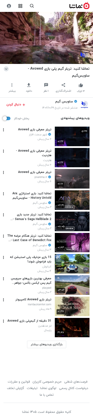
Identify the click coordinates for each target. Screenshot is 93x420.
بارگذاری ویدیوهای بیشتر (46, 344)
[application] (46, 38)
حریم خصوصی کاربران (47, 382)
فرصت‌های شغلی (75, 382)
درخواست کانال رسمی (73, 388)
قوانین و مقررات (19, 382)
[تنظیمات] (8, 6)
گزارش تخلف (15, 388)
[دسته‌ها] (20, 6)
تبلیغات (32, 388)
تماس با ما (47, 395)
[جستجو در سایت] (32, 6)
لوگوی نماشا (48, 388)
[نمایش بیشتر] (7, 68)
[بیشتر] (3, 129)
